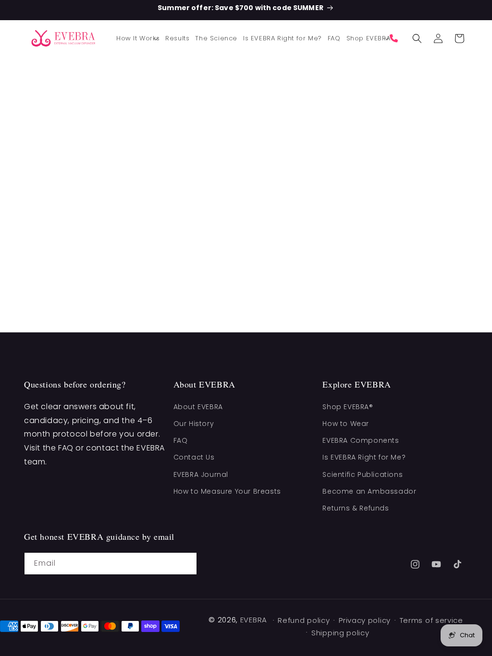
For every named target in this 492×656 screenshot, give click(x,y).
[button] (137, 39)
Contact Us (194, 457)
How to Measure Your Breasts (227, 491)
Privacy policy (365, 620)
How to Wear (345, 423)
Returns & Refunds (355, 508)
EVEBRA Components (360, 440)
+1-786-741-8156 (396, 38)
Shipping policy (340, 633)
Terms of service (431, 620)
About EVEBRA (198, 407)
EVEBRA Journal (200, 474)
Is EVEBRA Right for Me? (364, 457)
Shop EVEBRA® (347, 407)
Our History (193, 423)
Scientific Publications (362, 474)
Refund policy (304, 620)
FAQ (180, 440)
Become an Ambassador (369, 491)
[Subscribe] (186, 563)
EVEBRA (253, 620)
